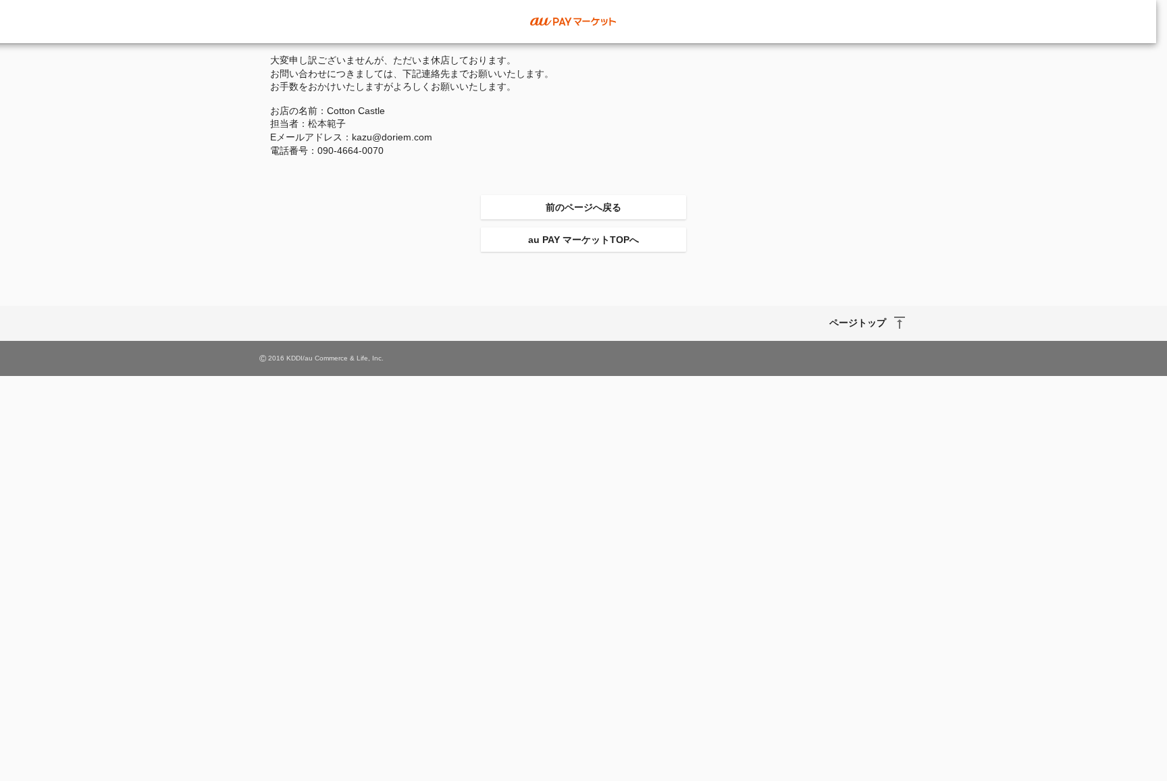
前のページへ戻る (583, 207)
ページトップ (857, 322)
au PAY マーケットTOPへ (583, 239)
